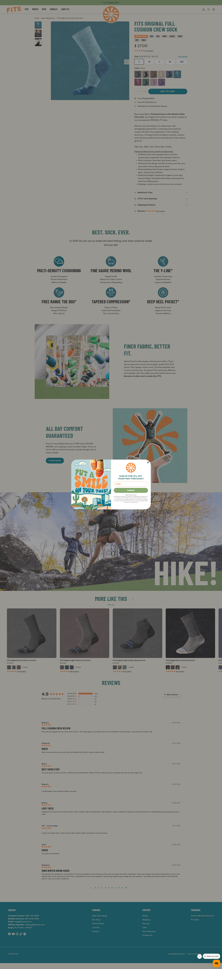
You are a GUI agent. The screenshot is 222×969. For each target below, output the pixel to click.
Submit (130, 490)
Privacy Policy (137, 499)
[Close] (148, 462)
